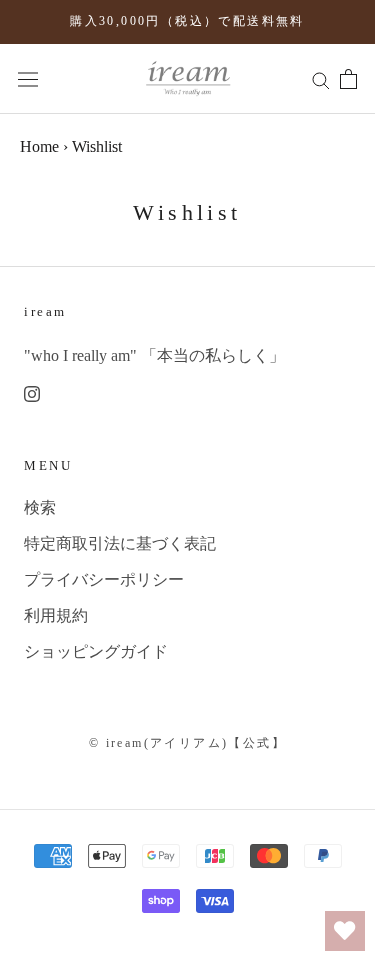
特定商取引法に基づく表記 (120, 543)
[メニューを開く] (28, 78)
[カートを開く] (348, 79)
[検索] (321, 79)
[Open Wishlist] (345, 931)
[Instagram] (32, 393)
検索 (40, 507)
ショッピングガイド (96, 651)
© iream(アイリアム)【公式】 (187, 743)
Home (39, 146)
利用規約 (56, 615)
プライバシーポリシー (104, 579)
